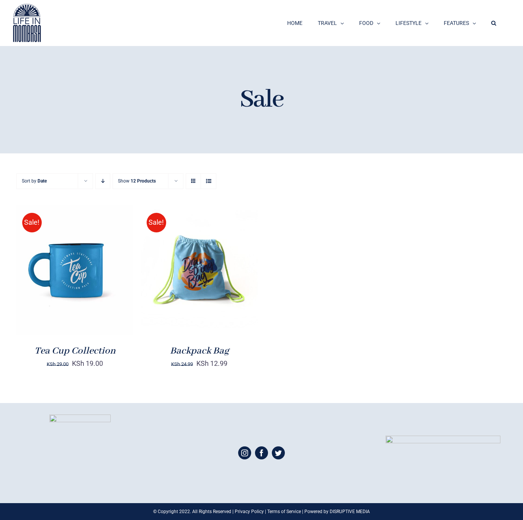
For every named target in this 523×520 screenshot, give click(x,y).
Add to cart (51, 275)
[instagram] (244, 452)
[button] (493, 23)
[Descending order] (102, 181)
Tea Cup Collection (75, 351)
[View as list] (208, 181)
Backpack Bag (199, 351)
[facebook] (261, 452)
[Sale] (74, 270)
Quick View (101, 275)
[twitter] (278, 452)
